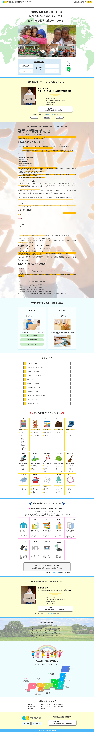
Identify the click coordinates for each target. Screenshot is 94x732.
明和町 (52, 635)
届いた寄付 (40, 6)
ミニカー (45, 433)
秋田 (69, 680)
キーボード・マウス (71, 433)
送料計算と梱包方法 (59, 704)
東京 (65, 686)
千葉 (68, 686)
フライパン (34, 488)
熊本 (28, 680)
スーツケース (58, 435)
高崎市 (37, 628)
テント (57, 465)
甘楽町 (51, 632)
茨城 (65, 687)
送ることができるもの (46, 706)
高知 (40, 694)
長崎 (26, 680)
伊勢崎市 (46, 628)
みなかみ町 (38, 635)
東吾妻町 (51, 633)
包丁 (33, 491)
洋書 (21, 433)
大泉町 (32, 637)
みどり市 (50, 630)
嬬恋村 (38, 633)
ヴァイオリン (70, 466)
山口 (39, 678)
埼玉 (67, 686)
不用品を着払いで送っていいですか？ (34, 399)
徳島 (37, 694)
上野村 (32, 632)
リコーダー (69, 469)
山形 (69, 679)
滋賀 (46, 693)
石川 (50, 674)
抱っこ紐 (57, 492)
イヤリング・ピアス (71, 491)
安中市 (45, 630)
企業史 (22, 438)
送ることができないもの (59, 706)
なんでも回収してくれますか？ (33, 371)
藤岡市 (37, 630)
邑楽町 (37, 637)
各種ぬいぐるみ (35, 436)
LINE (69, 71)
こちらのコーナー (50, 114)
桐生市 (41, 628)
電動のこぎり (23, 468)
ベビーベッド (58, 489)
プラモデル (46, 435)
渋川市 (32, 630)
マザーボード (70, 435)
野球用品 (45, 468)
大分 (23, 681)
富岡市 (41, 630)
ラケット (45, 465)
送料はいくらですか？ (31, 379)
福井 (52, 674)
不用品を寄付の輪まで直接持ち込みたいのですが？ (37, 395)
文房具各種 (34, 465)
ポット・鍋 (34, 486)
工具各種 (22, 469)
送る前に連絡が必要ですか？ (32, 403)
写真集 (22, 432)
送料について (34, 117)
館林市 (59, 628)
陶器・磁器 (46, 488)
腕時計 (69, 488)
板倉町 (47, 635)
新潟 (53, 673)
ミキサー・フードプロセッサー (35, 493)
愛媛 (39, 694)
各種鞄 (57, 436)
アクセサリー (70, 486)
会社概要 (58, 6)
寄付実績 (31, 708)
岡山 (39, 679)
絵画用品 (33, 468)
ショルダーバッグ (59, 433)
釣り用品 (45, 469)
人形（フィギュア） (47, 432)
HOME (35, 6)
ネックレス (69, 492)
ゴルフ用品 (46, 466)
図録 (21, 435)
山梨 (50, 673)
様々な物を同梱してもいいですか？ (33, 387)
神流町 (37, 632)
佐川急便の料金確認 (32, 344)
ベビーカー (58, 486)
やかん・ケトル (35, 489)
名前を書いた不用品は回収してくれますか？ (35, 367)
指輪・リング (70, 489)
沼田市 (55, 628)
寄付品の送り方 (46, 6)
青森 (69, 677)
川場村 (60, 633)
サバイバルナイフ (59, 471)
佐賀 (25, 680)
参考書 (22, 436)
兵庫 (48, 692)
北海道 (72, 669)
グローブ (45, 471)
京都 (49, 692)
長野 (52, 673)
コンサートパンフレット (24, 449)
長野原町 (33, 633)
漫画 (21, 444)
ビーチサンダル (23, 491)
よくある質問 (52, 6)
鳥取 (40, 678)
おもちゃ (45, 431)
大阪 (46, 692)
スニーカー (22, 486)
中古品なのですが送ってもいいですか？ (34, 375)
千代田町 (56, 635)
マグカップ (46, 491)
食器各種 (45, 486)
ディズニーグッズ (35, 431)
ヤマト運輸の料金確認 (32, 339)
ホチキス (33, 469)
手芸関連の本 (23, 445)
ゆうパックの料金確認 (32, 335)
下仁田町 (42, 632)
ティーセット (46, 489)
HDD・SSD (69, 432)
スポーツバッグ (58, 432)
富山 (53, 674)
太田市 (51, 628)
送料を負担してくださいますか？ (33, 383)
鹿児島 (27, 681)
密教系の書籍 (23, 441)
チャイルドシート (59, 488)
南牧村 (46, 632)
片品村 (56, 633)
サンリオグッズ (35, 432)
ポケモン (33, 433)
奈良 (48, 693)
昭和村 (32, 635)
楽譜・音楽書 (23, 439)
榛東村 (55, 630)
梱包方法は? (47, 117)
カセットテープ (70, 471)
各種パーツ (69, 436)
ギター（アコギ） (71, 465)
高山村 (46, 633)
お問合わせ (36, 723)
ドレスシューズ (23, 489)
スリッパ (22, 488)
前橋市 (32, 628)
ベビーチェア (58, 491)
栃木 (67, 687)
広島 (37, 679)
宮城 (71, 680)
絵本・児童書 (23, 447)
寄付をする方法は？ (46, 704)
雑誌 (21, 431)
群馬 (68, 687)
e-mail (68, 65)
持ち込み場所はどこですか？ (32, 391)
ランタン (57, 469)
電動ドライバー (23, 465)
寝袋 (56, 468)
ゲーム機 (45, 436)
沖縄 (28, 681)
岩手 (71, 677)
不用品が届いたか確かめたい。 (33, 363)
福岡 (23, 680)
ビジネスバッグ (58, 431)
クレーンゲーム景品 (35, 435)
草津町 (42, 633)
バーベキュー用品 (59, 466)
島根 (37, 678)
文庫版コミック (23, 442)
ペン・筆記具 (34, 466)
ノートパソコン (70, 431)
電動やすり (22, 466)
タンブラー (46, 492)
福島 (71, 679)
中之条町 (56, 632)
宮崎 (25, 681)
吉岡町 (59, 630)
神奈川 (66, 688)
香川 (36, 694)
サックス (69, 468)
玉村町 (43, 635)
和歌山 (50, 693)
